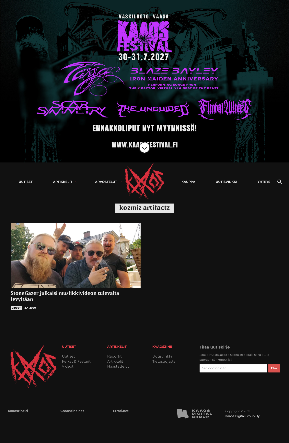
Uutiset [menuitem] (26, 182)
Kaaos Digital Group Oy (242, 416)
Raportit (114, 356)
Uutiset (68, 356)
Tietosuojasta (164, 362)
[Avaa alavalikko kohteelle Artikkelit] (76, 182)
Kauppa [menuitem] (188, 182)
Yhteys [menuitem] (264, 182)
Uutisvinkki (162, 356)
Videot (68, 366)
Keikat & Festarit (76, 362)
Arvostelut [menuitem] (106, 182)
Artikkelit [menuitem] (62, 182)
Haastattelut (118, 366)
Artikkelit (115, 362)
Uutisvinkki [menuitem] (226, 182)
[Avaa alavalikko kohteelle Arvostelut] (121, 182)
